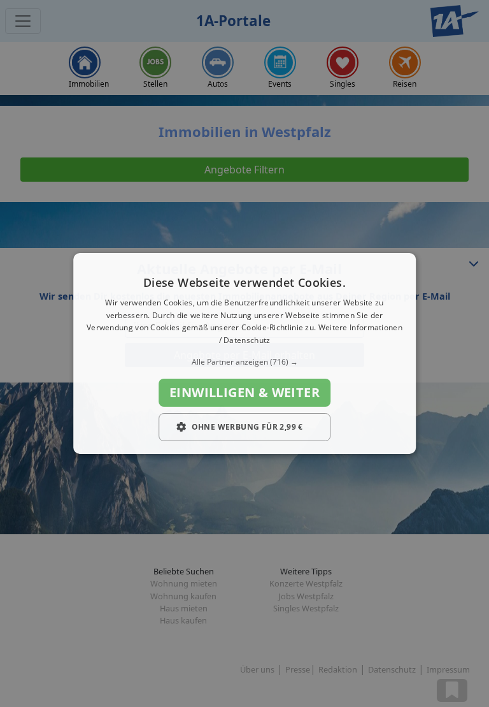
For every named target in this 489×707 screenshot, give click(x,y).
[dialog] (244, 354)
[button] (244, 362)
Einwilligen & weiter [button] (244, 392)
